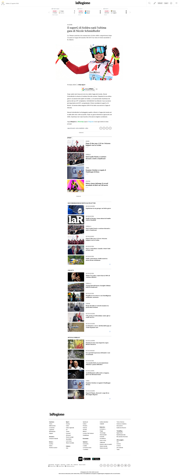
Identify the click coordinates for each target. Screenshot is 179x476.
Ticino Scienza (120, 422)
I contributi (85, 449)
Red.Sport (82, 84)
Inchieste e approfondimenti (104, 429)
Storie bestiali (103, 434)
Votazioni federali (53, 438)
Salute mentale (103, 446)
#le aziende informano (122, 436)
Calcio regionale (70, 427)
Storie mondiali (69, 437)
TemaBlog (119, 431)
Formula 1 (68, 433)
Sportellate (68, 439)
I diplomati (102, 442)
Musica (84, 431)
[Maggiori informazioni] (96, 89)
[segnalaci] (155, 3)
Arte (67, 448)
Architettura (103, 438)
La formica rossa (87, 447)
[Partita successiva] (129, 12)
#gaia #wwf (120, 433)
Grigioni (51, 433)
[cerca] (149, 3)
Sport (67, 422)
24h (118, 442)
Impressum (63, 464)
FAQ (72, 464)
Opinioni (85, 442)
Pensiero (85, 425)
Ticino (50, 424)
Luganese (51, 429)
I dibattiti (102, 424)
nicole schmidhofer (80, 128)
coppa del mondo (71, 128)
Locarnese (51, 427)
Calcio (67, 425)
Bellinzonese (52, 425)
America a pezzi (53, 447)
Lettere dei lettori (104, 422)
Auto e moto (103, 440)
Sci (67, 429)
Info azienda (120, 447)
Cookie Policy (61, 466)
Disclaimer (57, 464)
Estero (51, 442)
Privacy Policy (52, 466)
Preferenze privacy (70, 466)
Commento (85, 443)
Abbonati (160, 3)
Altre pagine (120, 440)
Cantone (51, 422)
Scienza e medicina (121, 424)
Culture (68, 446)
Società (85, 429)
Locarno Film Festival (88, 433)
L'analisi (85, 445)
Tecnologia (102, 433)
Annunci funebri (82, 464)
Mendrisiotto (52, 431)
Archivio (119, 443)
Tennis (67, 431)
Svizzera (51, 436)
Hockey (68, 424)
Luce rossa (69, 441)
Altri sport (68, 435)
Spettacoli (85, 422)
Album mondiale (70, 443)
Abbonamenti (51, 464)
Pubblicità (76, 464)
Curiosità (102, 436)
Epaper (166, 3)
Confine (51, 443)
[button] (101, 465)
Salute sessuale (104, 448)
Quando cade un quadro (106, 444)
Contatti (68, 464)
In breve (119, 445)
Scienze (85, 427)
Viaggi (101, 431)
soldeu (86, 128)
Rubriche (102, 427)
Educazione (120, 425)
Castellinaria (86, 435)
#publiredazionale (121, 434)
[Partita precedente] (49, 12)
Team (118, 449)
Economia (86, 438)
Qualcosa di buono (121, 427)
